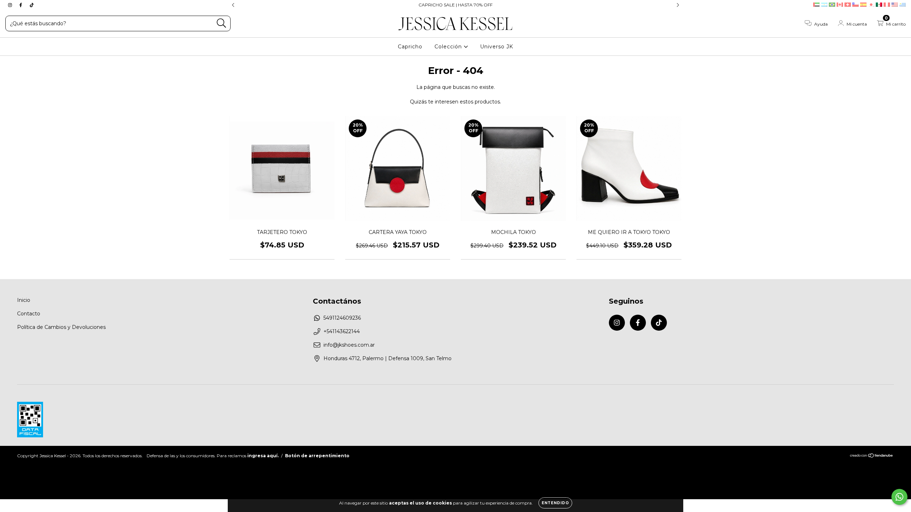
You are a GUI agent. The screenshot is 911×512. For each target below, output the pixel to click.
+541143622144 (341, 331)
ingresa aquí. (263, 455)
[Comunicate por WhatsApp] (899, 497)
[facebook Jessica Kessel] (21, 5)
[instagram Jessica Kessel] (10, 5)
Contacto (28, 313)
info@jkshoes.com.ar (349, 345)
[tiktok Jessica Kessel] (31, 5)
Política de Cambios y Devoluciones (61, 327)
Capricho (410, 46)
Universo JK (496, 46)
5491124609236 (342, 318)
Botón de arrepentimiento (317, 455)
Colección (449, 46)
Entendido (555, 503)
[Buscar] (221, 23)
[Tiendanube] (871, 456)
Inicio (23, 300)
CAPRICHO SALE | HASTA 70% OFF (455, 4)
